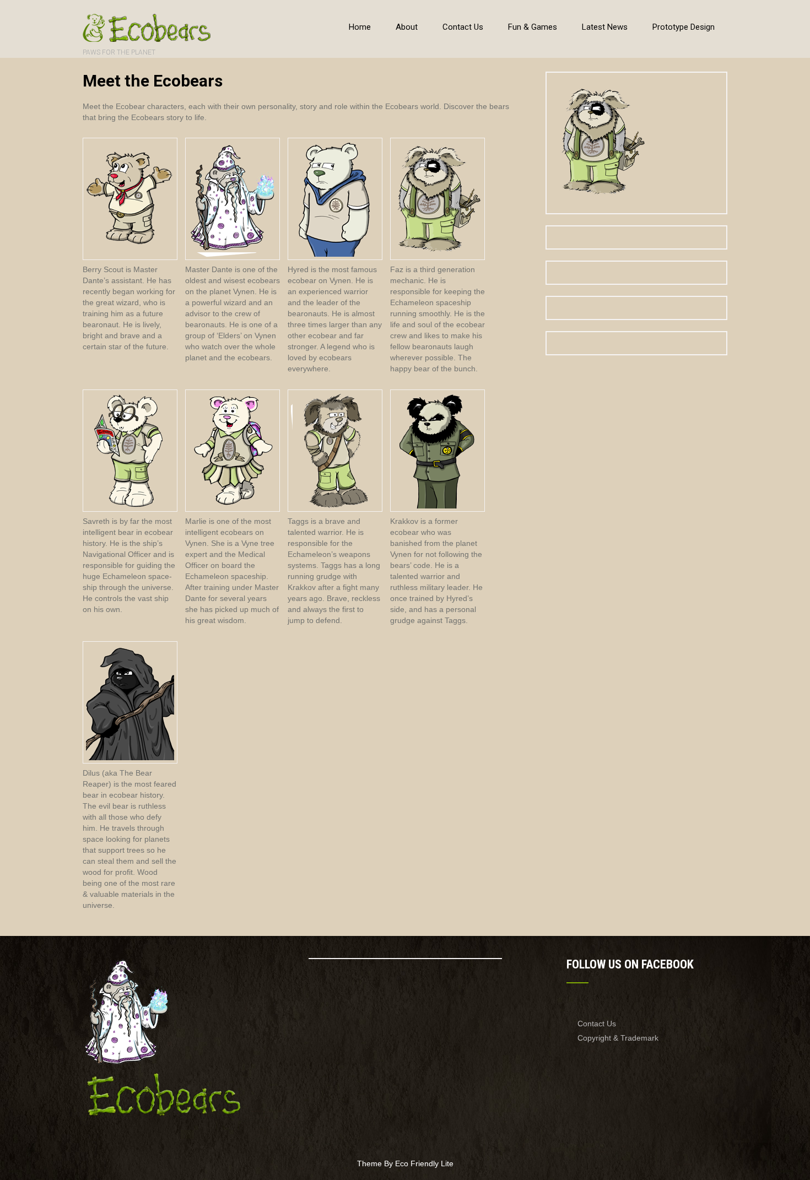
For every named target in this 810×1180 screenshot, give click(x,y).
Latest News (605, 27)
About (407, 27)
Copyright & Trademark (617, 1037)
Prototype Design (683, 27)
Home (360, 27)
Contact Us (462, 27)
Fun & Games (532, 27)
